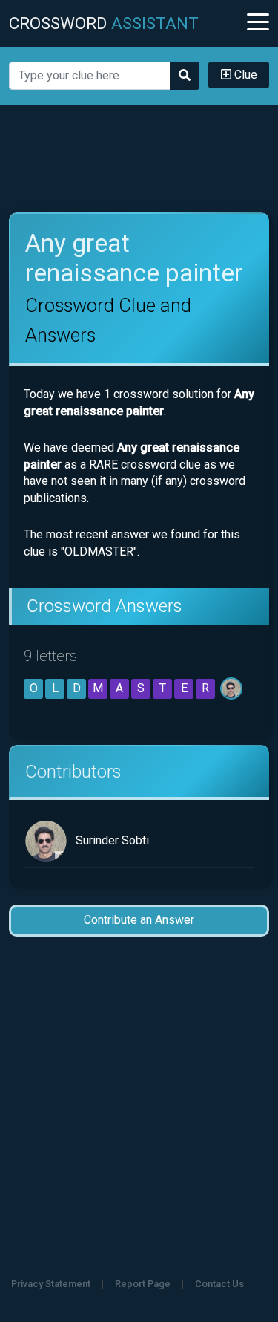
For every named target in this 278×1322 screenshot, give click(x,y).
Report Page (143, 1283)
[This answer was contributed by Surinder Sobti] (232, 688)
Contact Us (219, 1283)
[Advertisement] (139, 159)
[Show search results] (184, 76)
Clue (244, 75)
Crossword (104, 23)
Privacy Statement (50, 1283)
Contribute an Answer (139, 920)
